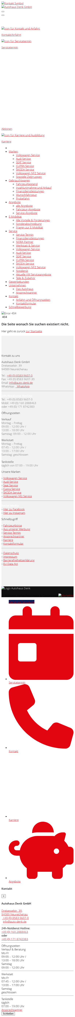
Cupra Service (11, 489)
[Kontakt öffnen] (12, 3)
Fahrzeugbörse (12, 525)
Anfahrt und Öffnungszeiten (33, 300)
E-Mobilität (15, 216)
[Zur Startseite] (16, 7)
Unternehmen (17, 285)
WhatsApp (22, 386)
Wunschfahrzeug (26, 195)
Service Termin (24, 234)
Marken (13, 151)
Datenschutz (11, 553)
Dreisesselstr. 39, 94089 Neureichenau (14, 912)
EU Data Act (10, 564)
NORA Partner (24, 242)
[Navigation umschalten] (2, 11)
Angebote (15, 202)
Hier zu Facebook (14, 509)
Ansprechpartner (26, 292)
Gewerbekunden (19, 281)
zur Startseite (34, 331)
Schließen (8, 1013)
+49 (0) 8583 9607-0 (20, 375)
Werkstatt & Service (28, 245)
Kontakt (13, 296)
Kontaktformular (26, 303)
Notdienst (22, 271)
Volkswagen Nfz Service (17, 496)
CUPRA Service (25, 166)
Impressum (10, 556)
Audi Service (23, 158)
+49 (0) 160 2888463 (14, 932)
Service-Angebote (26, 213)
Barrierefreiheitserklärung (19, 560)
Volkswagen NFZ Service (31, 173)
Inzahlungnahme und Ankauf (34, 187)
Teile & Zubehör (25, 278)
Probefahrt (22, 198)
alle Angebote (24, 205)
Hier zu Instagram (14, 513)
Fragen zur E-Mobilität (29, 227)
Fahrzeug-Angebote (28, 209)
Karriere (8, 540)
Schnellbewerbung (20, 307)
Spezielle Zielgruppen (29, 177)
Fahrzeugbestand (27, 184)
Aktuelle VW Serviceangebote (33, 274)
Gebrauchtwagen (19, 180)
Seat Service (10, 485)
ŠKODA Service (25, 169)
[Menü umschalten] (2, 15)
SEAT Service (23, 162)
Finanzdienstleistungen (30, 191)
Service (13, 231)
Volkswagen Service (28, 155)
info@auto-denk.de (21, 383)
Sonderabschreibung (29, 224)
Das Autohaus (24, 289)
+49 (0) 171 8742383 (14, 939)
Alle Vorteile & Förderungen (33, 220)
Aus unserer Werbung (16, 529)
